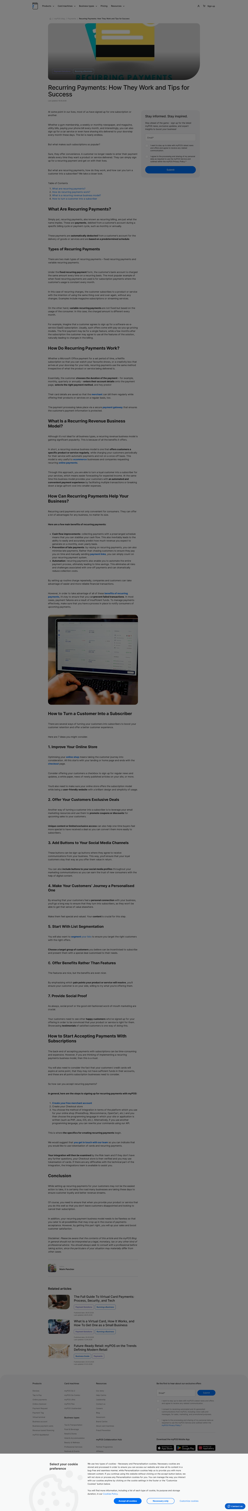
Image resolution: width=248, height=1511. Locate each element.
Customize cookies (189, 1501)
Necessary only (160, 1501)
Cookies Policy (110, 1494)
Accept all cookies (128, 1501)
